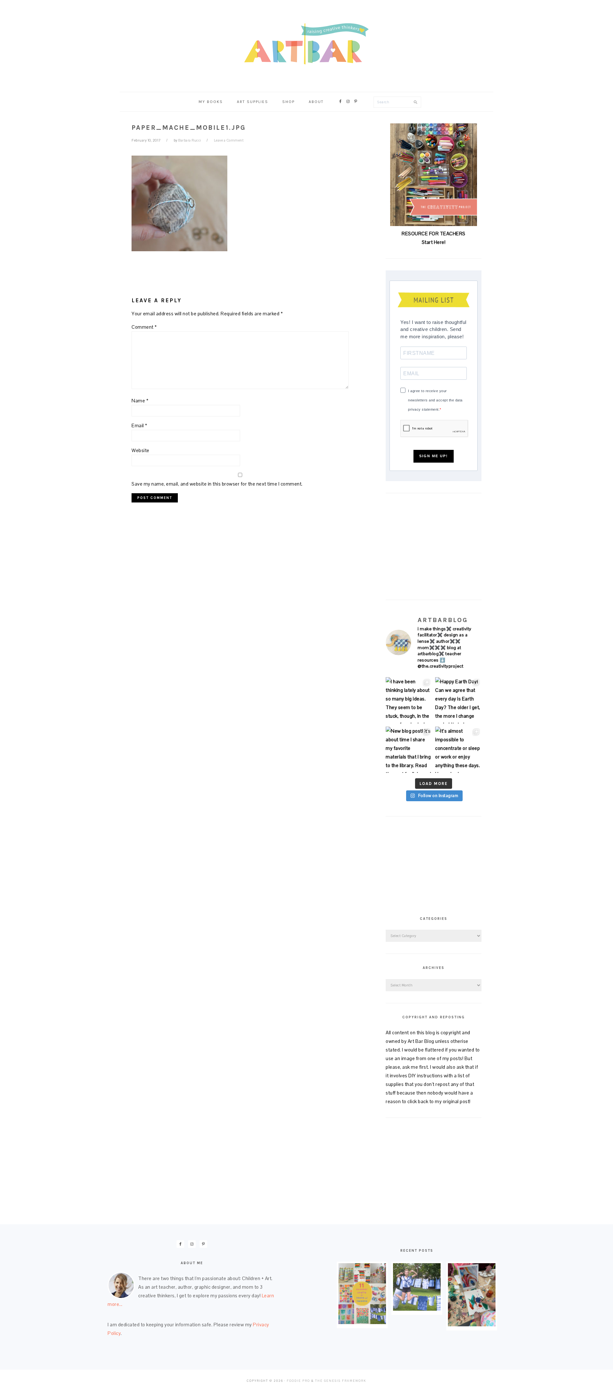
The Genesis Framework (340, 1381)
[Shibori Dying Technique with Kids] (417, 1309)
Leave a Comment (229, 140)
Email (140, 425)
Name (140, 401)
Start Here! (434, 242)
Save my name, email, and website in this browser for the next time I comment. (217, 484)
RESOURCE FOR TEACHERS (433, 234)
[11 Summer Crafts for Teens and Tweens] (362, 1322)
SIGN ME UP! (433, 456)
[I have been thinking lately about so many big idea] (409, 700)
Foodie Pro (298, 1381)
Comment (144, 327)
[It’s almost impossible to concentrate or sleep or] (458, 750)
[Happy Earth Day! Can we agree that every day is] (458, 700)
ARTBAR (306, 44)
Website (140, 450)
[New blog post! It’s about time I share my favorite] (409, 750)
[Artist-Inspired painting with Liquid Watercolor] (472, 1325)
